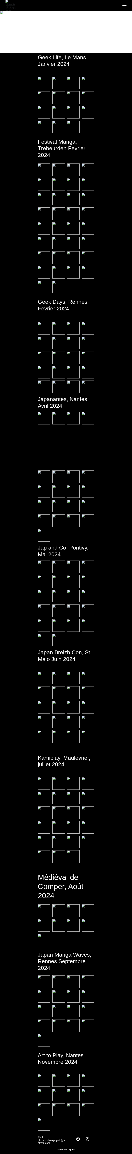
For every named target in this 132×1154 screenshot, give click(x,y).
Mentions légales (66, 1149)
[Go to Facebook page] (78, 1139)
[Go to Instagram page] (87, 1139)
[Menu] (124, 5)
